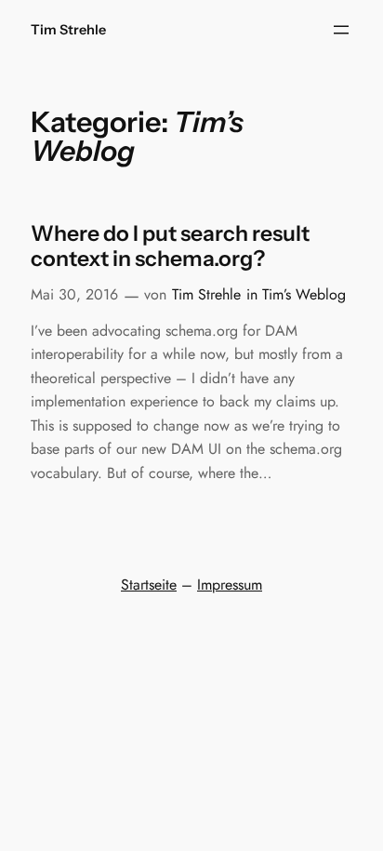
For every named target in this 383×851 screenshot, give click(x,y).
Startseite (149, 584)
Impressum (229, 584)
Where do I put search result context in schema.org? (170, 247)
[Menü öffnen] (341, 30)
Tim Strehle (68, 29)
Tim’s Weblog (304, 294)
